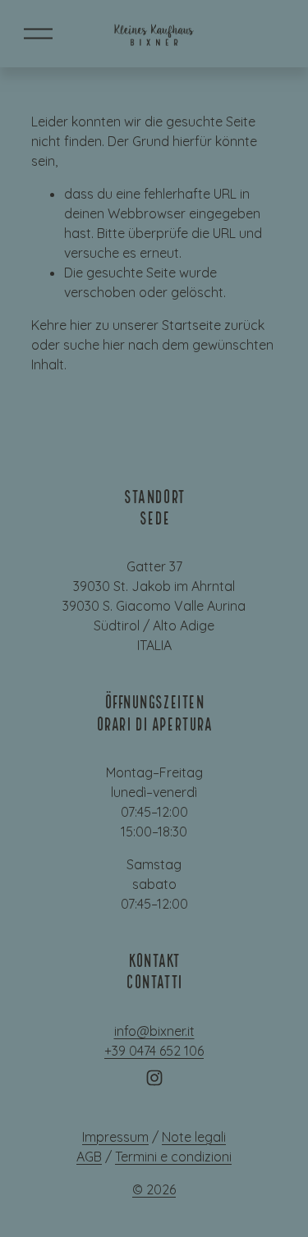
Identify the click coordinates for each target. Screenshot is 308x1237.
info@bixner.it (154, 1031)
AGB (89, 1156)
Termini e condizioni (173, 1156)
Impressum (115, 1137)
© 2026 (154, 1189)
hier (81, 325)
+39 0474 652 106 (154, 1050)
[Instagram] (154, 1078)
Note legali (194, 1137)
